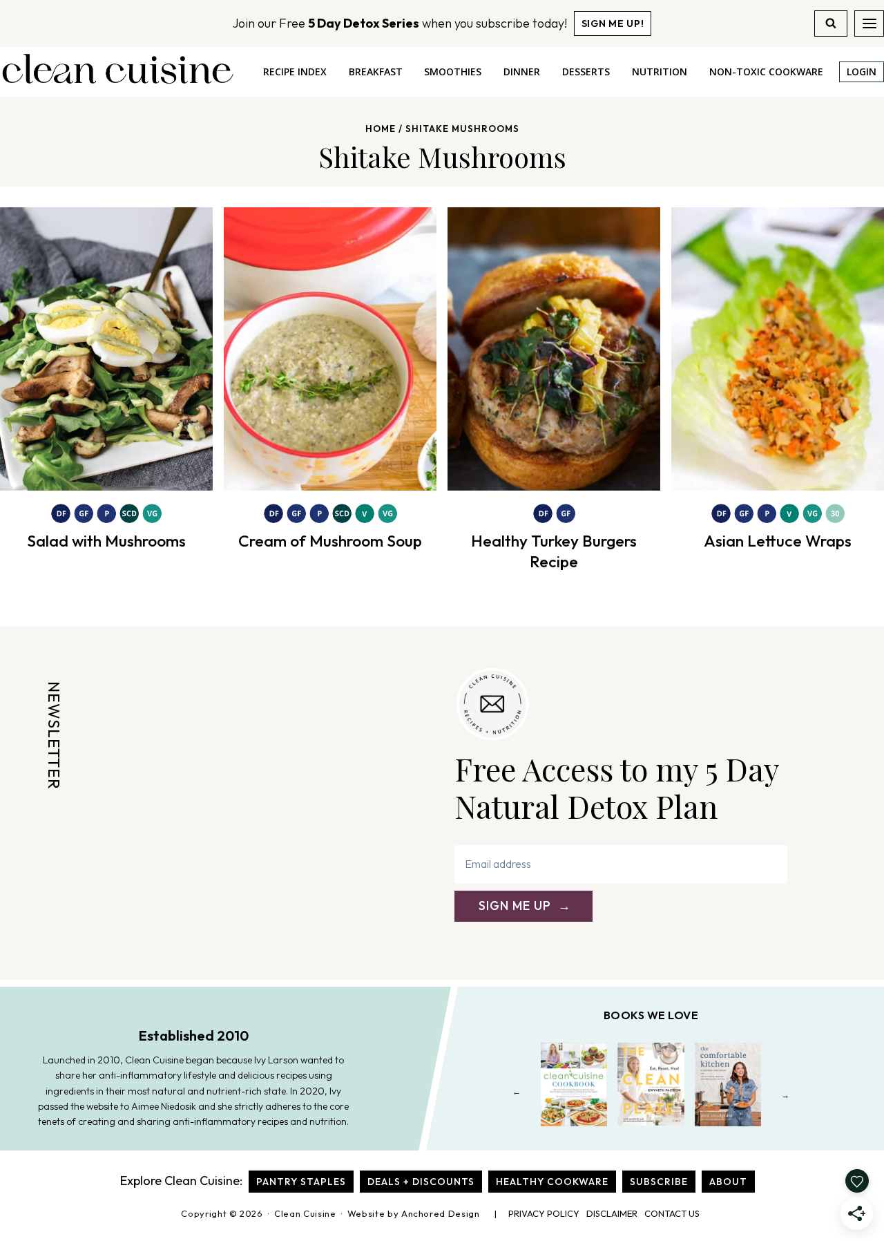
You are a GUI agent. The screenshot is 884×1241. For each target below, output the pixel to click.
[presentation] (106, 349)
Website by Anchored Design (413, 1213)
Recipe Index (295, 71)
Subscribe (659, 1181)
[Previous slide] (517, 1094)
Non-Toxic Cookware (766, 71)
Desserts (586, 71)
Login (861, 71)
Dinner (521, 71)
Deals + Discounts (420, 1181)
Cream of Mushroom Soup (330, 541)
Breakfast (376, 71)
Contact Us (672, 1213)
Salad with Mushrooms (106, 541)
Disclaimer (611, 1213)
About (728, 1181)
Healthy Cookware (552, 1181)
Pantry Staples (301, 1181)
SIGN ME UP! (613, 23)
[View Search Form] (830, 23)
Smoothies (452, 71)
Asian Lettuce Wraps (778, 541)
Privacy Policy (543, 1213)
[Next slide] (785, 1094)
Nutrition (659, 71)
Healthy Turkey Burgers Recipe (554, 551)
